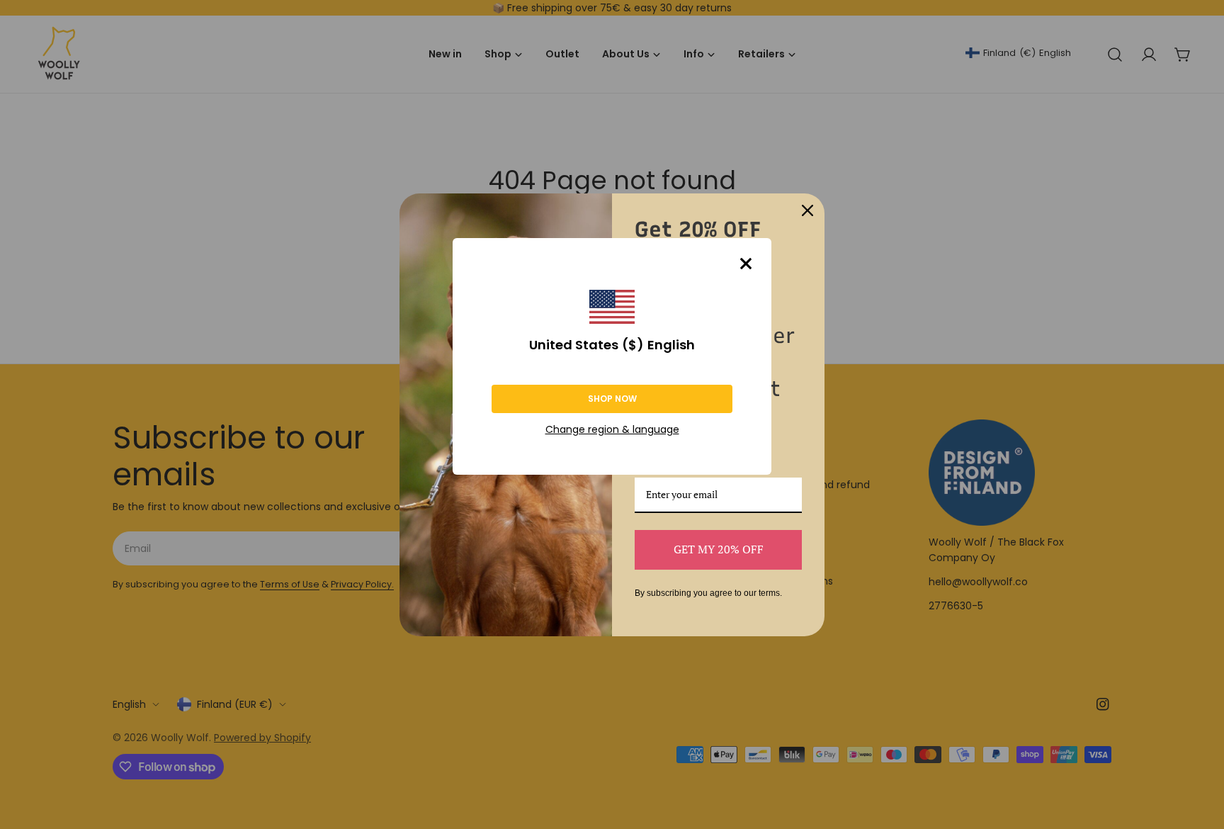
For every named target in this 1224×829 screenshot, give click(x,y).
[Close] (746, 264)
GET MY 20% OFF (719, 549)
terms (769, 593)
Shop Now (612, 399)
